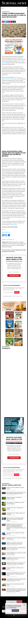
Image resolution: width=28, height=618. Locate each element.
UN (16, 245)
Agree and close (15, 610)
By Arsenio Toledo (14, 521)
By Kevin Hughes (13, 545)
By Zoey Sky (13, 490)
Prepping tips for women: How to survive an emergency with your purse (15, 558)
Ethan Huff (10, 19)
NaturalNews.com (6, 232)
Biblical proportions (14, 242)
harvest (7, 245)
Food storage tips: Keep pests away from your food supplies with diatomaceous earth (16, 493)
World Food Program (7, 246)
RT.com (3, 229)
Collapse (21, 242)
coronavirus (5, 243)
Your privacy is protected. (7, 478)
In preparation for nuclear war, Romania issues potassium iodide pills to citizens (16, 579)
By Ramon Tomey (13, 576)
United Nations (20, 245)
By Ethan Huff (13, 581)
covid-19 (10, 243)
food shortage (19, 243)
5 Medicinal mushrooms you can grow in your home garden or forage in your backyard (15, 563)
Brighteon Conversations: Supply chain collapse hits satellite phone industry (14, 543)
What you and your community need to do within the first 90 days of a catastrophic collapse (15, 519)
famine (14, 243)
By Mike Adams (13, 530)
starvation (12, 245)
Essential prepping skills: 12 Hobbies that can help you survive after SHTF (16, 548)
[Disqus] (14, 366)
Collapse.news (13, 224)
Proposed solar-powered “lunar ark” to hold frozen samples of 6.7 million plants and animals (15, 574)
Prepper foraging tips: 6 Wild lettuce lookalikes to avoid (14, 498)
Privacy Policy (13, 607)
